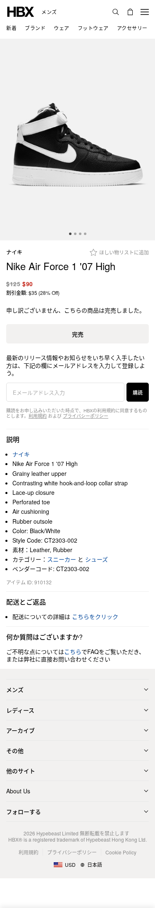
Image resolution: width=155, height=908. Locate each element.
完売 (77, 334)
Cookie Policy (120, 852)
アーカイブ (20, 730)
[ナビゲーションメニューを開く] (145, 12)
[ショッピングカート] (130, 12)
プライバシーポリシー (85, 415)
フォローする (23, 811)
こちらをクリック (95, 616)
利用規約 (38, 415)
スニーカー (61, 559)
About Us (18, 791)
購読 (138, 392)
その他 (15, 750)
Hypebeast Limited (57, 833)
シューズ (96, 559)
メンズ (49, 11)
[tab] (70, 234)
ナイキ (14, 252)
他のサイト (20, 771)
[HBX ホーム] (20, 11)
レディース (20, 710)
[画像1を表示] (77, 139)
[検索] (116, 12)
